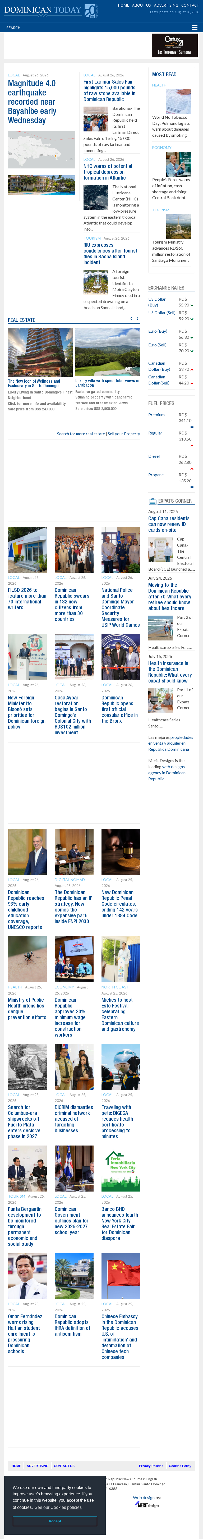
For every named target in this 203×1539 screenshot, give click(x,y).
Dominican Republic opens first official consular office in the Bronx (120, 710)
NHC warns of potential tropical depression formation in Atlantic (108, 172)
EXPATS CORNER (175, 501)
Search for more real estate (81, 433)
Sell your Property (124, 433)
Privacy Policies (151, 1466)
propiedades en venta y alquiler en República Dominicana (170, 743)
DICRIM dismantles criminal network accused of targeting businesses (74, 1119)
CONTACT (190, 5)
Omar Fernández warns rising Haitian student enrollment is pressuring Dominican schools (25, 1334)
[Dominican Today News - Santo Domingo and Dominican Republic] (51, 10)
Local (14, 75)
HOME (123, 5)
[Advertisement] (101, 45)
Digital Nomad (70, 879)
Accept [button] (55, 1521)
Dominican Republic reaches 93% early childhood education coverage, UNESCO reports (26, 910)
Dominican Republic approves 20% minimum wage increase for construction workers (70, 1018)
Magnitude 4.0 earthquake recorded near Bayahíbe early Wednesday (32, 102)
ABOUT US (141, 5)
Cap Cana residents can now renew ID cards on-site (169, 524)
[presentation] (131, 318)
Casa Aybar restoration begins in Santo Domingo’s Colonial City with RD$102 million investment (73, 715)
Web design (144, 1497)
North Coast (115, 987)
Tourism (92, 238)
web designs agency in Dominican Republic (167, 772)
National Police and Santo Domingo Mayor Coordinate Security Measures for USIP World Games (121, 608)
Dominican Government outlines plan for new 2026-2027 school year (72, 1221)
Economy (64, 987)
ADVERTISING (166, 5)
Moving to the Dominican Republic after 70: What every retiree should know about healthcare (169, 597)
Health (15, 987)
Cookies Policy (180, 1466)
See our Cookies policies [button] (58, 1507)
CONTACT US (64, 1466)
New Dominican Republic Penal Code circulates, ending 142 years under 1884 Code (120, 904)
